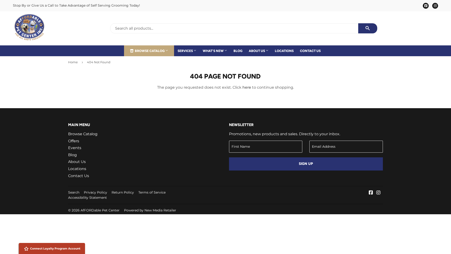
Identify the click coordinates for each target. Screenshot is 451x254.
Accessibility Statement (87, 197)
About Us (257, 51)
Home (73, 62)
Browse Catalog (149, 51)
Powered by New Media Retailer (150, 210)
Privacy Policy (95, 192)
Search (73, 192)
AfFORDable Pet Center (100, 210)
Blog (237, 51)
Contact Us (310, 51)
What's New (213, 51)
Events (74, 148)
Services (186, 51)
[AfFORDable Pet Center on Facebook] (371, 193)
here (246, 87)
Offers (73, 141)
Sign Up (306, 164)
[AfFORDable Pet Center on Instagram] (378, 193)
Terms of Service (152, 192)
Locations (284, 51)
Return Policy (123, 192)
